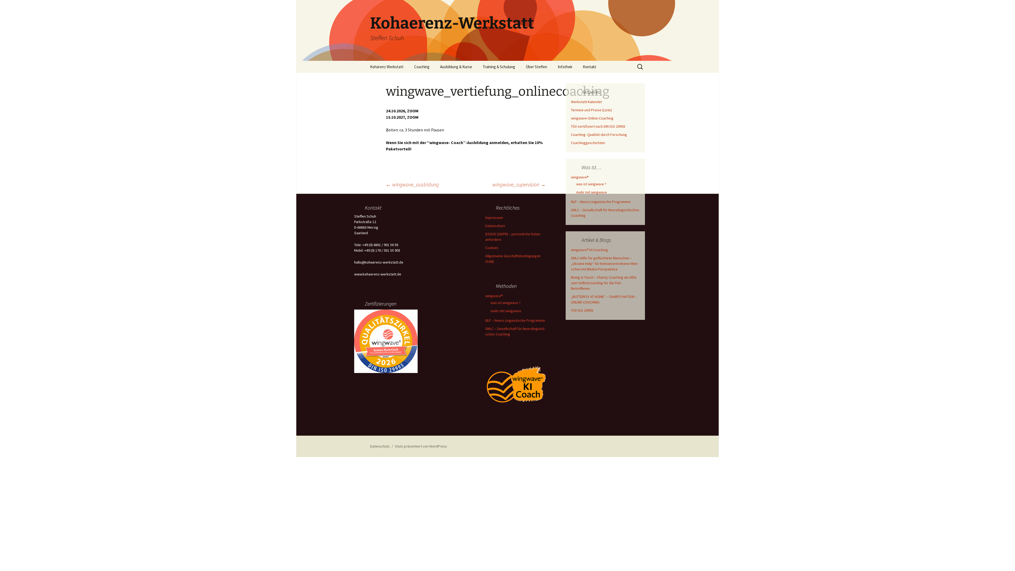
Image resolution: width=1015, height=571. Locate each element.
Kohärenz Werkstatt (387, 66)
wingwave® (580, 177)
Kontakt (589, 66)
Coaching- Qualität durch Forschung (599, 134)
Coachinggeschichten (588, 142)
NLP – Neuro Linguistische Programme (601, 201)
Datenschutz (495, 225)
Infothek (565, 66)
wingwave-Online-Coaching (592, 118)
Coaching (422, 66)
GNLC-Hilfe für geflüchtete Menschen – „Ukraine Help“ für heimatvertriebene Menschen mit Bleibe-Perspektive (604, 263)
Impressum (494, 217)
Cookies (491, 247)
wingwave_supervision (519, 184)
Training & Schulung (499, 66)
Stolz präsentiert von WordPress (421, 446)
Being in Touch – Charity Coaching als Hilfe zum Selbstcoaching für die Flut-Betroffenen (603, 283)
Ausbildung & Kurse (456, 66)
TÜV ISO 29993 (582, 310)
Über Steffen (536, 66)
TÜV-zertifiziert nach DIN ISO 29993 (598, 126)
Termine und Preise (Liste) (591, 110)
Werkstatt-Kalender (586, 101)
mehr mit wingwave (591, 192)
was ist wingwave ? (591, 184)
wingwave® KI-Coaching (589, 249)
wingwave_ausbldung (412, 184)
